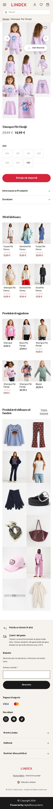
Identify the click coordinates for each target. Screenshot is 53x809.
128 (7, 163)
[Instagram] (6, 719)
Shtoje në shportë (26, 178)
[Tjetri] (46, 38)
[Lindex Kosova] (19, 4)
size (4, 146)
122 (39, 153)
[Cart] (48, 5)
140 (28, 163)
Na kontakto (18, 776)
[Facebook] (14, 719)
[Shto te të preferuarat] (45, 28)
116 (28, 153)
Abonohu (26, 685)
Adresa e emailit (10, 668)
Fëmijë (5, 19)
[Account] (35, 5)
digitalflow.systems (26, 805)
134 (17, 163)
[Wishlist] (41, 5)
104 (7, 153)
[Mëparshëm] (7, 38)
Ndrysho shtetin (28, 782)
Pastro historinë (44, 412)
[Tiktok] (22, 719)
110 (17, 153)
